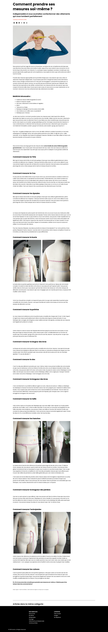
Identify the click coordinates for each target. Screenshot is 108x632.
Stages (56, 615)
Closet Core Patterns (23, 589)
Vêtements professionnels (36, 621)
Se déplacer (57, 617)
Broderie (31, 615)
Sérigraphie (32, 617)
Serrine (14, 629)
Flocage (31, 619)
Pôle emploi (57, 613)
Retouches (32, 613)
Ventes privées (33, 623)
